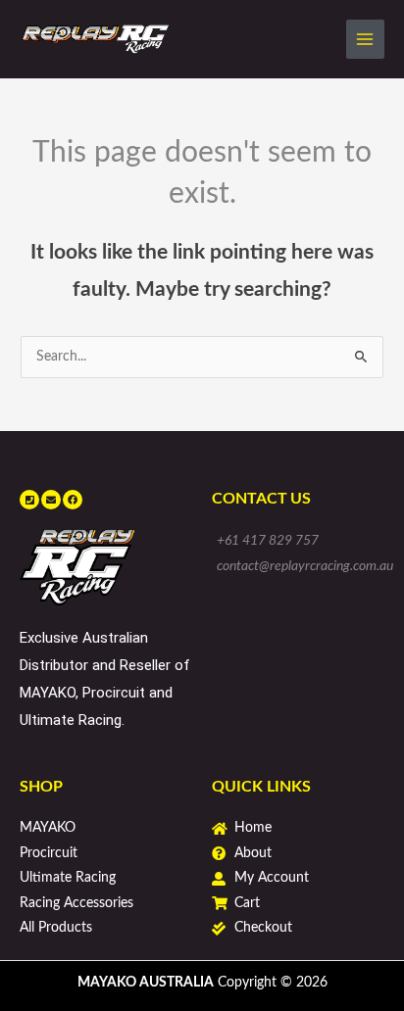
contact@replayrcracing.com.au (305, 566)
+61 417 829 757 (268, 541)
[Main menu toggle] (365, 39)
